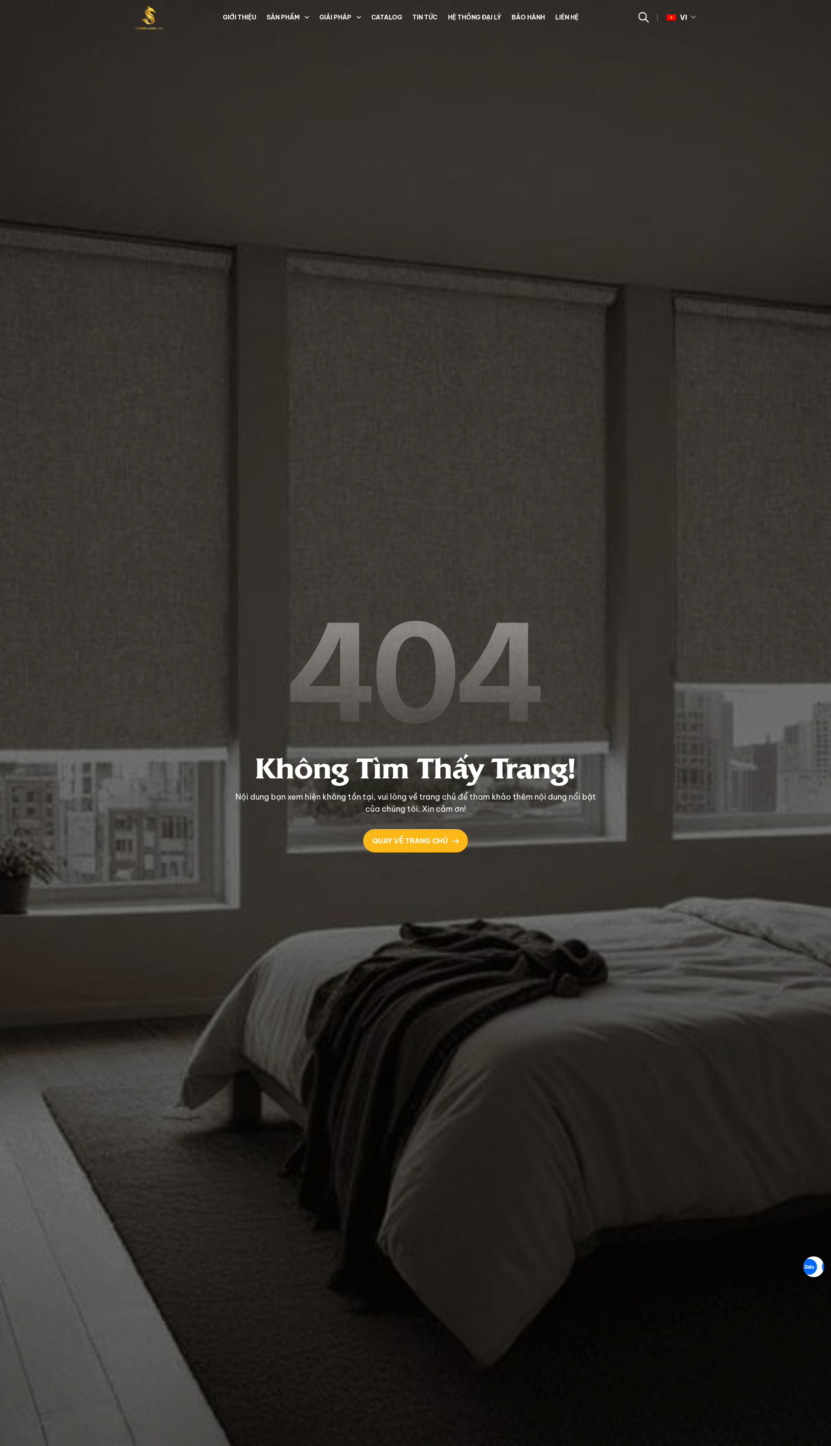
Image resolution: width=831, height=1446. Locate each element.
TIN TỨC (425, 17)
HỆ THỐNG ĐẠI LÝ (474, 17)
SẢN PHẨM (283, 17)
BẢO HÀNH (528, 17)
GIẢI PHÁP (335, 17)
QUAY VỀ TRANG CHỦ (410, 840)
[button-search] (643, 17)
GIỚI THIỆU (239, 17)
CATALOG (386, 17)
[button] (306, 17)
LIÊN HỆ (567, 17)
